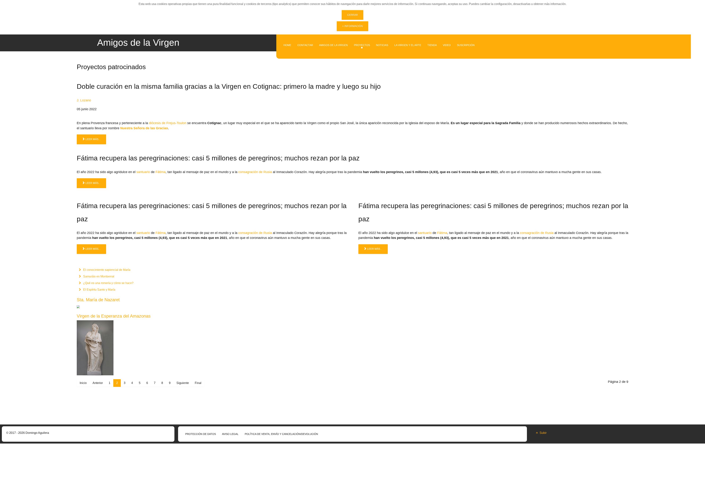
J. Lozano (84, 100)
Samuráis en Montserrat (98, 276)
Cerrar (352, 14)
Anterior (98, 382)
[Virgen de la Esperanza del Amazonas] (95, 347)
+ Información (352, 26)
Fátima (161, 172)
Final (198, 382)
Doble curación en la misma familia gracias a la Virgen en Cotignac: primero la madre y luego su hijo (229, 86)
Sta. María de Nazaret (98, 299)
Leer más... (93, 139)
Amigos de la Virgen (138, 42)
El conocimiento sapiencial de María (106, 269)
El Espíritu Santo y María (98, 289)
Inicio (83, 382)
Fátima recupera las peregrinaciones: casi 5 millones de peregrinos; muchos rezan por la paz (218, 158)
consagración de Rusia (255, 172)
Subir (543, 432)
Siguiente (182, 382)
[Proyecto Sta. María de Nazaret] (104, 306)
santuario (143, 172)
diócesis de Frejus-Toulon (167, 123)
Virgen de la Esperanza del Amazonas (114, 316)
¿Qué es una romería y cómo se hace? (107, 283)
